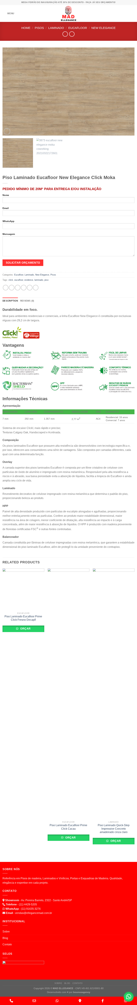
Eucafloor (77, 28)
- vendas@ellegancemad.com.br (29, 913)
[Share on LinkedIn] (35, 287)
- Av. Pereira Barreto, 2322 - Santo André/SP (38, 900)
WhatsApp (8, 221)
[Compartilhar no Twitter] (17, 287)
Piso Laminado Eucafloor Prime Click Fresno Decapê (23, 618)
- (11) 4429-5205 (21, 904)
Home (25, 28)
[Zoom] (7, 131)
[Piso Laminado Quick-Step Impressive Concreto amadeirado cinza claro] (113, 693)
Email (6, 208)
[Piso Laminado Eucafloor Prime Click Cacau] (68, 693)
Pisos (39, 28)
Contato (7, 944)
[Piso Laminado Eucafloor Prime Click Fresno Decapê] (23, 589)
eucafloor (18, 280)
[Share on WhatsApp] (5, 287)
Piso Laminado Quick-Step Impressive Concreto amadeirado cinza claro (113, 828)
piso (46, 280)
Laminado (56, 28)
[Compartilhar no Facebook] (11, 287)
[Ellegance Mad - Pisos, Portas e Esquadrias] (68, 13)
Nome (6, 195)
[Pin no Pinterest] (29, 287)
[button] (129, 997)
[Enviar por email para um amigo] (23, 287)
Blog (5, 938)
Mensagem (9, 234)
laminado (38, 280)
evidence (28, 280)
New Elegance (103, 28)
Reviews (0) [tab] (27, 301)
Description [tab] (10, 301)
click (11, 280)
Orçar (25, 628)
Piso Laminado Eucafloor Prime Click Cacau (68, 827)
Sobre (6, 931)
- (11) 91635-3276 (23, 908)
